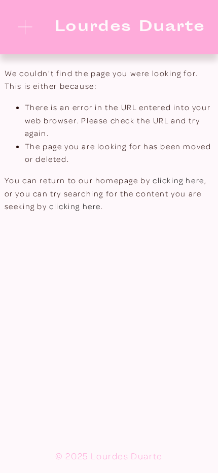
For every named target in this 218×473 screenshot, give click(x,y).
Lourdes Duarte (130, 28)
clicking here (178, 180)
